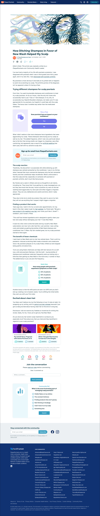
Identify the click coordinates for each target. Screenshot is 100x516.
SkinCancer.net (76, 482)
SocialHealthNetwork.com (79, 487)
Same (50, 357)
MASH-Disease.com (59, 482)
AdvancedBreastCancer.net (42, 452)
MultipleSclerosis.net (59, 495)
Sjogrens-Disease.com (78, 480)
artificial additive (49, 143)
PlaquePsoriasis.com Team (24, 57)
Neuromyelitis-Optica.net (79, 452)
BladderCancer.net (40, 472)
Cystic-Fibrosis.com (40, 492)
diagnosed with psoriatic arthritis (44, 77)
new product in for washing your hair (25, 211)
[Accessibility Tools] (84, 2)
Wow (43, 357)
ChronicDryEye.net (40, 482)
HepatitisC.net (57, 455)
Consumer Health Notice (41, 501)
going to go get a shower (42, 304)
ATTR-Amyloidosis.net (41, 467)
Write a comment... (20, 375)
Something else (40, 408)
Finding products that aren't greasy (46, 400)
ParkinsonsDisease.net (78, 460)
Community (20, 2)
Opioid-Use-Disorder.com (79, 457)
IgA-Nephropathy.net (59, 467)
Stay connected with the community (24, 428)
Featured (53, 2)
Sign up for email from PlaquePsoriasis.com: (39, 151)
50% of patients (46, 275)
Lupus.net (56, 477)
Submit (44, 282)
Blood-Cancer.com (40, 475)
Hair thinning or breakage (43, 402)
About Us (13, 501)
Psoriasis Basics (32, 2)
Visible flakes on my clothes (43, 394)
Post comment (36, 379)
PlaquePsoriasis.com (78, 462)
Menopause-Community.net (61, 485)
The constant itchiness (42, 397)
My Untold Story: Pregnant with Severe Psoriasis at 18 (23, 337)
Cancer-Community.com (41, 477)
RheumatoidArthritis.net (78, 475)
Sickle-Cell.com (76, 477)
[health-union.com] (17, 449)
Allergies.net (38, 457)
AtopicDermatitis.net (40, 465)
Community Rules (77, 501)
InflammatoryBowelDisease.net (62, 470)
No (44, 126)
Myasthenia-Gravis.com (60, 497)
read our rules (32, 367)
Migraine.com (57, 492)
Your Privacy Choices (55, 501)
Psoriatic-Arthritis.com (78, 470)
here (18, 352)
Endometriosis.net (40, 495)
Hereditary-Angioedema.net (61, 457)
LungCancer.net (58, 475)
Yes (44, 121)
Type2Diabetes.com (77, 495)
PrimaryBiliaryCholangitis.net (80, 465)
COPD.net (37, 490)
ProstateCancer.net (77, 467)
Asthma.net (38, 462)
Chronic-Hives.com (40, 485)
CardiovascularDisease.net (42, 480)
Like (22, 357)
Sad (36, 357)
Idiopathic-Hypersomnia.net (61, 465)
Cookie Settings (67, 501)
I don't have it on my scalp (43, 405)
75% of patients (46, 277)
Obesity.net (75, 455)
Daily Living (43, 2)
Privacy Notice (52, 158)
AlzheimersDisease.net (41, 460)
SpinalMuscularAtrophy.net (79, 490)
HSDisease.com (58, 462)
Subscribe (53, 155)
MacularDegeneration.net (60, 480)
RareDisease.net (76, 472)
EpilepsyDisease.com (41, 497)
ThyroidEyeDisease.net (78, 492)
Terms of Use (26, 159)
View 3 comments (36, 370)
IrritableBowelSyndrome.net (61, 472)
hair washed (39, 209)
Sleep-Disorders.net (77, 485)
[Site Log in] (87, 2)
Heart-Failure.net (58, 452)
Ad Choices (13, 503)
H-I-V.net (56, 460)
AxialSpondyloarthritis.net (42, 470)
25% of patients (46, 272)
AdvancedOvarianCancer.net (43, 455)
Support (29, 357)
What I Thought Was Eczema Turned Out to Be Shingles (48, 337)
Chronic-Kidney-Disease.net (43, 487)
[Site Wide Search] (81, 2)
